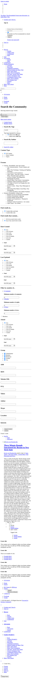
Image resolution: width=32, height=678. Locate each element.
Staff (5, 57)
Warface (9, 81)
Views (6, 307)
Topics (7, 156)
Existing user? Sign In (10, 19)
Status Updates (10, 155)
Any (7, 230)
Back (8, 615)
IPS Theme (7, 587)
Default (9, 590)
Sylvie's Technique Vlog (13, 75)
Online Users (10, 52)
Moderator (8, 356)
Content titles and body (12, 211)
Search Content (8, 429)
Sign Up (6, 42)
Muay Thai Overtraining (13, 72)
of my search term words (13, 219)
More (8, 55)
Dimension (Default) (12, 592)
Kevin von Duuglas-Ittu (10, 453)
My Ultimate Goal (12, 80)
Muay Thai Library (9, 84)
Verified (8, 358)
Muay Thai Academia (12, 78)
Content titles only (10, 212)
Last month (9, 234)
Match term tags (14, 134)
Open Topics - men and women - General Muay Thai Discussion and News (16, 454)
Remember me (11, 34)
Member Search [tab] (8, 123)
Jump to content (5, 1)
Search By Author (8, 147)
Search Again (4, 116)
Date (8, 437)
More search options (6, 119)
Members (5, 316)
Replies (6, 299)
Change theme (4, 676)
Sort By (6, 436)
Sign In (9, 37)
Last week (8, 233)
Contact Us (7, 593)
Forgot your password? (13, 39)
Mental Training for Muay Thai (15, 70)
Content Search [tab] (8, 122)
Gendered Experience (12, 68)
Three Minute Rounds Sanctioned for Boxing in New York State (16, 447)
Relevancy (10, 439)
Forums (9, 51)
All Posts (9, 65)
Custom (8, 239)
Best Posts (10, 67)
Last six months (10, 236)
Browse (6, 49)
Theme (6, 588)
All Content (9, 153)
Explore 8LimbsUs (9, 64)
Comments (7, 291)
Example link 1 (8, 556)
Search (9, 59)
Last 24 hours (9, 231)
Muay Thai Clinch (12, 71)
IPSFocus (14, 587)
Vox (7, 360)
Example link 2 (8, 557)
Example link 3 (8, 559)
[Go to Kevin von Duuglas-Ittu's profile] (11, 442)
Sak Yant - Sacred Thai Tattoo (15, 74)
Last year (8, 238)
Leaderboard (10, 54)
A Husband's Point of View (14, 77)
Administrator (9, 353)
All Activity (7, 58)
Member (8, 355)
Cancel (6, 430)
